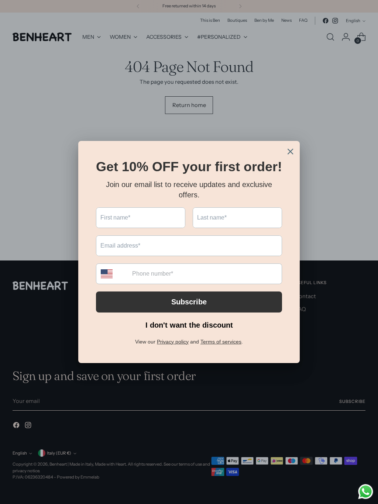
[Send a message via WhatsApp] (365, 491)
